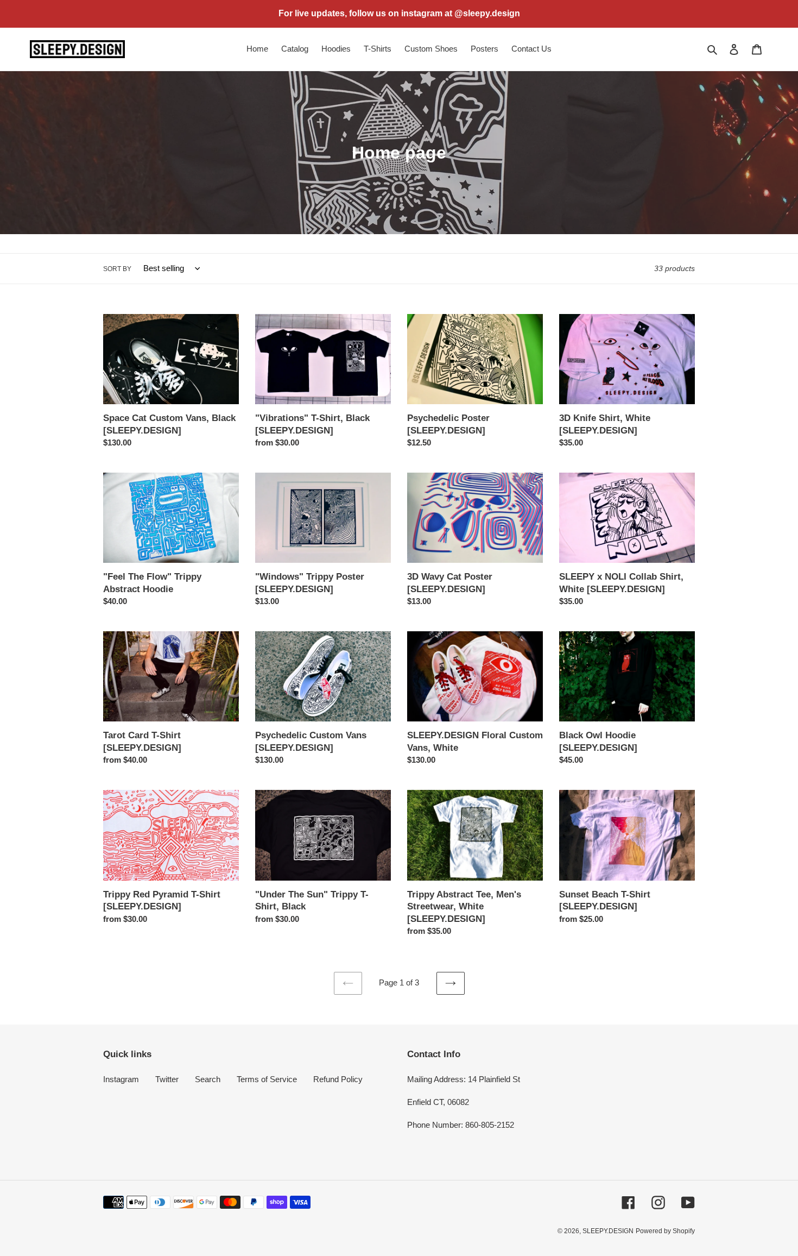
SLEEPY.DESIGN (608, 1231)
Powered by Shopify (665, 1231)
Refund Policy (338, 1079)
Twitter (167, 1079)
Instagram (121, 1079)
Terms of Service (267, 1079)
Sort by (117, 269)
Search (207, 1079)
